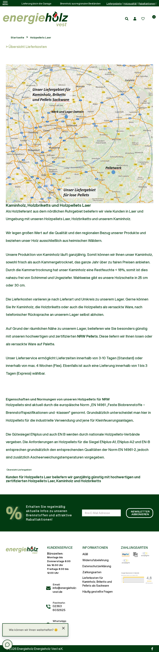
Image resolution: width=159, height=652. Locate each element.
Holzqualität (130, 3)
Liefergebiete (114, 3)
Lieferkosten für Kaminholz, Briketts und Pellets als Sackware (97, 581)
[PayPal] (125, 554)
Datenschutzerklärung (96, 566)
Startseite (17, 37)
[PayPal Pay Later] (145, 554)
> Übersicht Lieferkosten (26, 46)
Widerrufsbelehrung (95, 560)
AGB (85, 554)
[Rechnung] (135, 554)
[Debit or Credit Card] (125, 561)
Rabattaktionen (146, 3)
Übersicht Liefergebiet (19, 470)
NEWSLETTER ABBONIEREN (140, 513)
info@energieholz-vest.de (65, 589)
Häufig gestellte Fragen (97, 591)
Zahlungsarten (91, 572)
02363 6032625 (59, 608)
